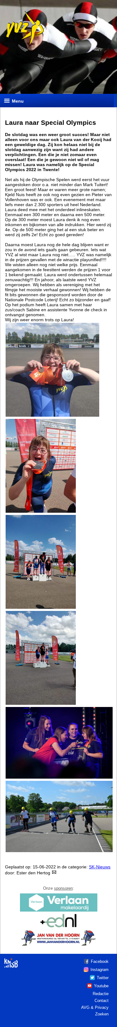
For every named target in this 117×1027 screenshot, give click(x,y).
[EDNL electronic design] (58, 926)
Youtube (101, 986)
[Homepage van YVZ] (22, 46)
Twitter (103, 977)
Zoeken (102, 1014)
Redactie (101, 993)
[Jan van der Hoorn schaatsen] (58, 945)
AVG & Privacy (95, 1007)
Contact (102, 1000)
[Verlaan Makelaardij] (58, 910)
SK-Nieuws (99, 866)
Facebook (100, 961)
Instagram (99, 969)
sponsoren (63, 888)
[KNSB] (11, 960)
